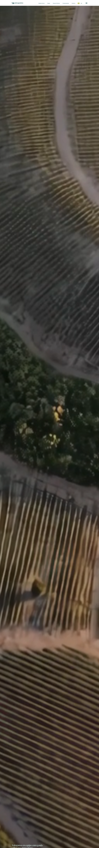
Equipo (48, 3)
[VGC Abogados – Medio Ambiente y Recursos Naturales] (17, 3)
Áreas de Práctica (56, 3)
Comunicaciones (66, 3)
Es (78, 3)
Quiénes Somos (41, 3)
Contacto (73, 3)
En (81, 3)
